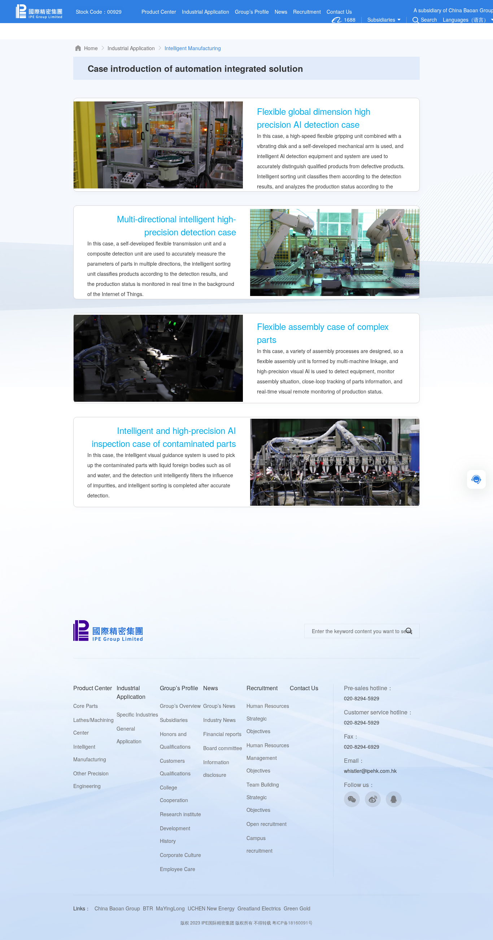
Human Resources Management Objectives (268, 757)
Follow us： (359, 784)
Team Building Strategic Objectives (263, 797)
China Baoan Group (117, 908)
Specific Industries (137, 714)
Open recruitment (267, 823)
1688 (349, 20)
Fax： (351, 736)
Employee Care (177, 868)
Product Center (158, 11)
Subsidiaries (174, 719)
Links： (81, 908)
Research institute (180, 814)
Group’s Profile (252, 11)
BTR (148, 908)
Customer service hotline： (378, 712)
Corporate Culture (180, 854)
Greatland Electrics (259, 908)
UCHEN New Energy (211, 908)
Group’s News (219, 705)
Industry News (219, 719)
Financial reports (222, 733)
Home (91, 48)
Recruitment (307, 11)
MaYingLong (170, 908)
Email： (354, 760)
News (281, 11)
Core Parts (85, 705)
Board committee (222, 748)
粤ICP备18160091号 (292, 922)
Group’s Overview (180, 705)
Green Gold (297, 908)
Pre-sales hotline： (368, 688)
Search (429, 20)
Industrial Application (205, 11)
